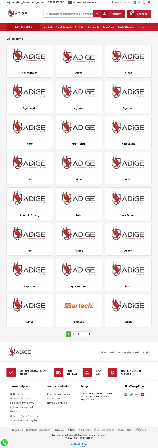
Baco (128, 286)
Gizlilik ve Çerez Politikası (24, 416)
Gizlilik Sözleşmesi (20, 398)
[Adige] (79, 56)
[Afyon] (128, 56)
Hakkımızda (16, 394)
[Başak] (128, 305)
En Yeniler (79, 27)
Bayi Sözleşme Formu (22, 402)
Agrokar (79, 108)
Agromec (128, 108)
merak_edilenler (58, 386)
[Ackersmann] (30, 56)
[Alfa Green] (128, 127)
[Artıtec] (79, 234)
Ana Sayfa (48, 27)
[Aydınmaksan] (79, 270)
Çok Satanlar (93, 27)
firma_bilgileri (20, 386)
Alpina (128, 179)
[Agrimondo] (30, 92)
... (83, 334)
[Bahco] (30, 305)
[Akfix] (30, 127)
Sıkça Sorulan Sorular (59, 394)
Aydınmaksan (78, 286)
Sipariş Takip (108, 27)
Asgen (128, 250)
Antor (79, 215)
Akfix (30, 144)
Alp (30, 179)
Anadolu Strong (29, 215)
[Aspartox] (30, 270)
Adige (79, 72)
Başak (128, 322)
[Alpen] (79, 163)
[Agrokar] (79, 92)
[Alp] (30, 163)
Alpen (79, 179)
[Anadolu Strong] (30, 199)
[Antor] (79, 199)
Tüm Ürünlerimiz (64, 27)
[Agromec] (128, 92)
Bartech (79, 322)
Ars (30, 250)
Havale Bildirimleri (126, 27)
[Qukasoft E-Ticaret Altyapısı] (79, 445)
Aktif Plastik (79, 144)
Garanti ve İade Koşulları (24, 420)
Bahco (29, 322)
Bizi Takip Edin (134, 386)
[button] (113, 14)
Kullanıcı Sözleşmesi (21, 407)
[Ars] (30, 234)
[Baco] (128, 270)
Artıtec (79, 250)
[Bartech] (79, 305)
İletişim (140, 27)
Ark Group (128, 215)
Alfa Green (128, 144)
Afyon (128, 72)
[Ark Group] (128, 199)
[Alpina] (128, 163)
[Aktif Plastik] (79, 127)
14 (89, 334)
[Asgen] (128, 234)
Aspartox (29, 286)
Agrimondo (29, 108)
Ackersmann (29, 72)
